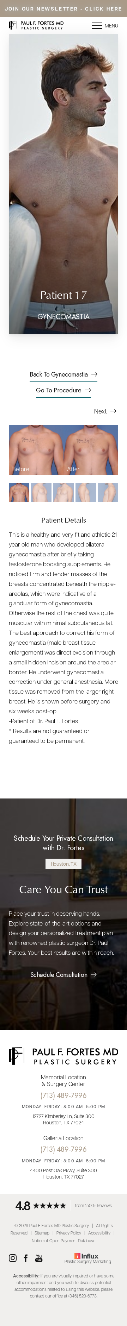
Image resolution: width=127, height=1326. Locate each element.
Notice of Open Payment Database (63, 1240)
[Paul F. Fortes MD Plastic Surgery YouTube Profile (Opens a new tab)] (39, 1258)
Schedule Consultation (58, 975)
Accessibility (99, 1233)
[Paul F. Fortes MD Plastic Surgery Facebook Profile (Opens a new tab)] (26, 1258)
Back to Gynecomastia (59, 375)
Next (101, 411)
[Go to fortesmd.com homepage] (36, 26)
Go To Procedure (58, 391)
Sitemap (42, 1233)
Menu (111, 25)
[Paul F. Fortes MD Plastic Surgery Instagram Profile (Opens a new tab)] (13, 1258)
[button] (97, 26)
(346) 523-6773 (82, 1296)
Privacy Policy (68, 1233)
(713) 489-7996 (63, 1096)
